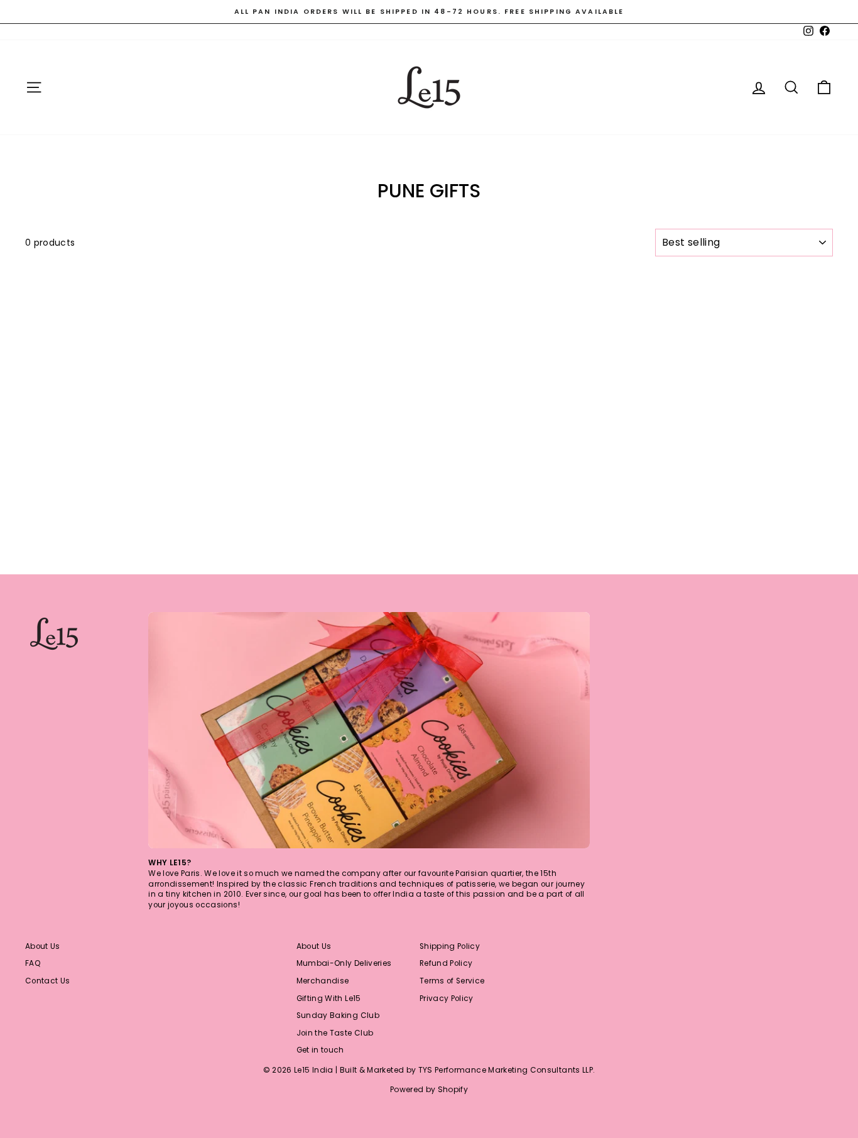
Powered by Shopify (429, 1089)
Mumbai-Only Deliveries (344, 963)
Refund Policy (446, 963)
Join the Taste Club (335, 1033)
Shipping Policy (450, 946)
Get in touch (320, 1050)
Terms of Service (452, 981)
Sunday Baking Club (337, 1015)
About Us (42, 946)
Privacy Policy (447, 998)
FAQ (33, 963)
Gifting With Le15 (328, 998)
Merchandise (322, 981)
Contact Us (47, 981)
